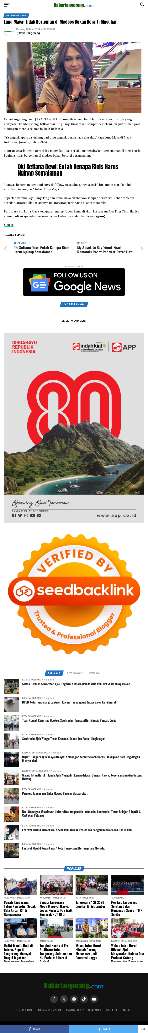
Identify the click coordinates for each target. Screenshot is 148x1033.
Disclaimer (94, 1010)
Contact (127, 1010)
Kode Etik (111, 1010)
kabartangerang (29, 33)
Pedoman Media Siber (49, 1010)
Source (8, 224)
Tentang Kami (24, 1010)
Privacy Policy (75, 1010)
